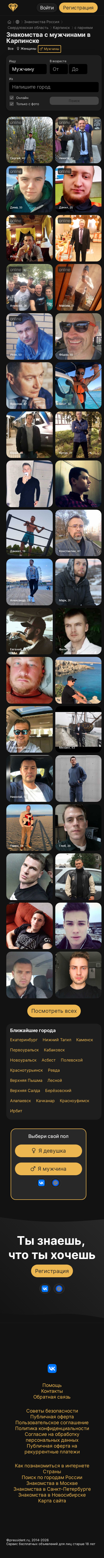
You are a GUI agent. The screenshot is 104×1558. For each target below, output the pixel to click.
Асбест (49, 1060)
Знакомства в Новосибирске (52, 1495)
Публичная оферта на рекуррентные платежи (52, 1449)
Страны (52, 1471)
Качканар (45, 1100)
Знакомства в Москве (52, 1483)
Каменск (84, 1039)
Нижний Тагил (57, 1039)
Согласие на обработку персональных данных (52, 1437)
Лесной (54, 1080)
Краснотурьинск (26, 1070)
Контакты (52, 1391)
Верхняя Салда (25, 1090)
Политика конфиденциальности (52, 1428)
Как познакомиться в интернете (52, 1466)
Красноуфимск (74, 1100)
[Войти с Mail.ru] (58, 1183)
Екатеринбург (24, 1039)
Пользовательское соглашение (52, 1423)
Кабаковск (54, 1049)
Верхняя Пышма (26, 1080)
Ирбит (16, 1110)
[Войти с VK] (43, 1183)
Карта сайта (52, 1501)
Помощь (52, 1385)
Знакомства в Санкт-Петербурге (52, 1489)
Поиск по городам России (52, 1477)
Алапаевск (20, 1100)
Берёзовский (58, 1090)
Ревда (54, 1070)
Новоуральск (23, 1060)
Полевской (72, 1060)
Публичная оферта (52, 1417)
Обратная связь (52, 1397)
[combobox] (25, 69)
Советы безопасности (52, 1411)
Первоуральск (24, 1049)
